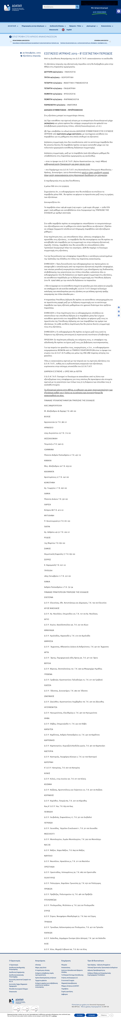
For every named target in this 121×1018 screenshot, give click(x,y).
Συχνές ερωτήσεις (67, 991)
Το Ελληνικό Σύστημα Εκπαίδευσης (72, 975)
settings (54, 1016)
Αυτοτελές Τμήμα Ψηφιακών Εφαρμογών (18, 985)
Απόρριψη (91, 1015)
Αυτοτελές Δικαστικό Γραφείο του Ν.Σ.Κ (20, 980)
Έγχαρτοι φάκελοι (41, 980)
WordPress (76, 1007)
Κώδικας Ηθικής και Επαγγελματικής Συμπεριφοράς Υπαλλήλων (99, 974)
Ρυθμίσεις (104, 1015)
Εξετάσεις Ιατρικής (32, 56)
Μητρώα (64, 965)
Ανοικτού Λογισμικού (97, 1005)
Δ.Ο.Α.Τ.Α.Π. (12, 26)
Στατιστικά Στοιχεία (67, 980)
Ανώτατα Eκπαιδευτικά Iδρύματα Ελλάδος (72, 971)
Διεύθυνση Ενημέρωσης (16, 972)
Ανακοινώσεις (106, 26)
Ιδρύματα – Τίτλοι (75, 26)
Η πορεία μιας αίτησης (42, 970)
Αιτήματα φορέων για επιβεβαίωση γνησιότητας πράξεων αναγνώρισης (46, 985)
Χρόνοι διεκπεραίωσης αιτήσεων (45, 978)
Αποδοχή (79, 1015)
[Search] (77, 7)
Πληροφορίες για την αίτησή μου (33, 26)
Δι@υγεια (64, 994)
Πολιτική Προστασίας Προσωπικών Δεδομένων (103, 967)
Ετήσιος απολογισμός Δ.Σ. (69, 978)
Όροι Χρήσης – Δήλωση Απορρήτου (99, 965)
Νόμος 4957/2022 (40, 967)
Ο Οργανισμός (13, 965)
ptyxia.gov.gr (91, 26)
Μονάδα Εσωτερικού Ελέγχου (18, 989)
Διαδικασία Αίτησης (57, 26)
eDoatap (38, 965)
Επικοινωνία (53, 30)
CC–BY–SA (105, 1007)
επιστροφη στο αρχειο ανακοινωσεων (34, 37)
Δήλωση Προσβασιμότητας (96, 970)
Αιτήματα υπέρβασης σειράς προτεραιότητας (44, 974)
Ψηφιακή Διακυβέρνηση (69, 983)
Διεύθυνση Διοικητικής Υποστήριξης (16, 976)
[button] (118, 11)
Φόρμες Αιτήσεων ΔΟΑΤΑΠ (70, 986)
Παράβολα (64, 989)
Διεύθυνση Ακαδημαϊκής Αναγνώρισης (17, 968)
